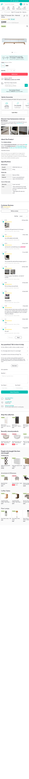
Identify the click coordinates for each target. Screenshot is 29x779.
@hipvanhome (19, 123)
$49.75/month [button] (15, 22)
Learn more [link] (7, 108)
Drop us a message (9, 405)
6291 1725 (8, 402)
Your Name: (4, 385)
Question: (3, 373)
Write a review (14, 211)
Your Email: (18, 385)
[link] (14, 105)
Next (18, 337)
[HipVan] (2, 4)
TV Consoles (7, 12)
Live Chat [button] (9, 398)
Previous (10, 337)
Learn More (14, 112)
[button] (21, 4)
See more (14, 365)
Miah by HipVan (7, 142)
